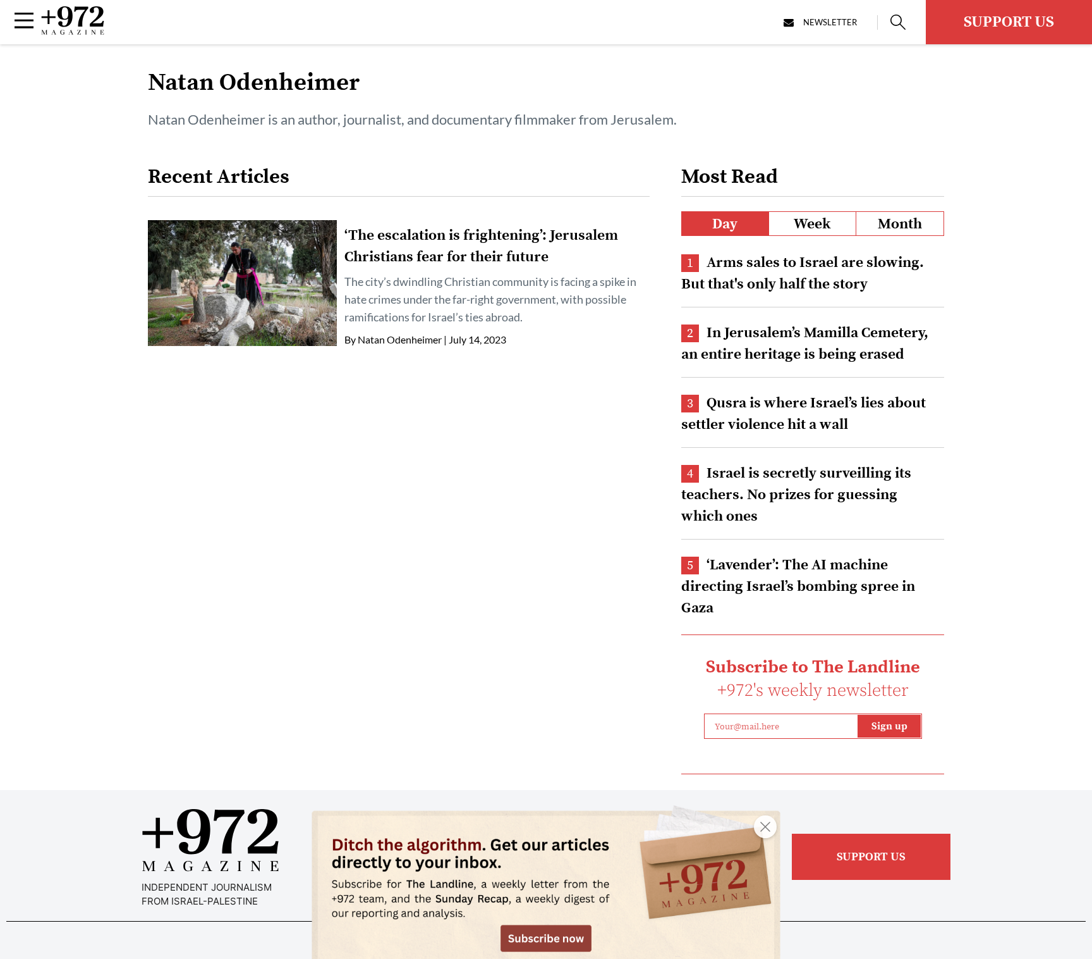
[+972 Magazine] (72, 31)
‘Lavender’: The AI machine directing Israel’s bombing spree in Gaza (798, 586)
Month (900, 224)
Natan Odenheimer (400, 339)
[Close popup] (765, 826)
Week (812, 224)
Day (724, 224)
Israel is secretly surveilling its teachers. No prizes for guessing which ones (796, 495)
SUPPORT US (1009, 22)
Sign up (889, 726)
